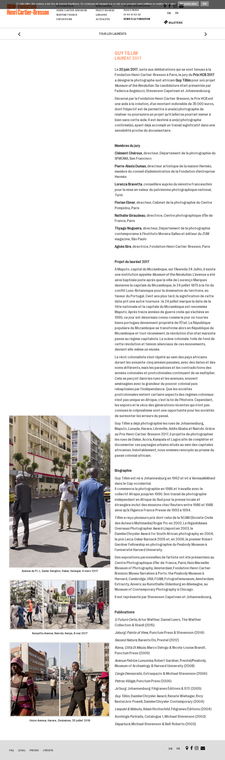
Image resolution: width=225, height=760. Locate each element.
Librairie (101, 14)
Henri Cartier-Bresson (71, 10)
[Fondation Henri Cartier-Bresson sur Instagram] (197, 748)
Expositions (64, 19)
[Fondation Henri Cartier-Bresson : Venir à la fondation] (187, 748)
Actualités (103, 19)
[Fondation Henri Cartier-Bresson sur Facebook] (191, 748)
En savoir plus (188, 3)
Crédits (48, 750)
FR (177, 13)
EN (169, 13)
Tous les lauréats (112, 34)
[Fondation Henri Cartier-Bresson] (28, 15)
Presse (34, 750)
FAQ (11, 750)
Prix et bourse (105, 10)
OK (205, 3)
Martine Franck (66, 14)
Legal (22, 750)
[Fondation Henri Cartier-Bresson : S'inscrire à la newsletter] (203, 748)
